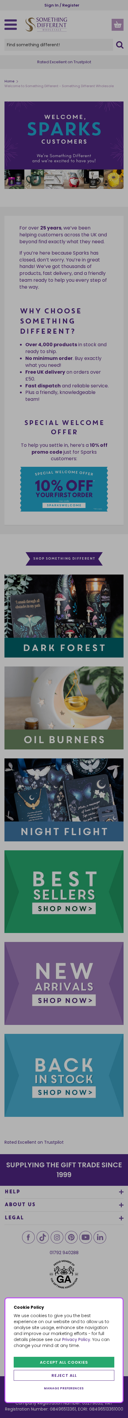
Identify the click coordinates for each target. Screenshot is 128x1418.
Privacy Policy (76, 1339)
